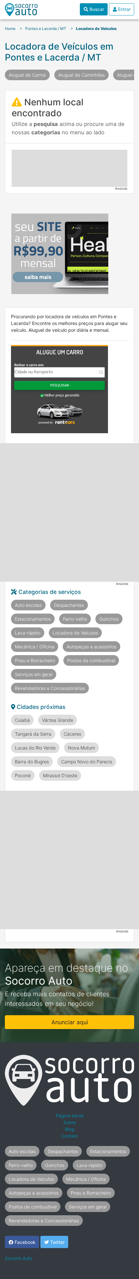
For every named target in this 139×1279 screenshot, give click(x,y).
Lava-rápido (27, 632)
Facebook (24, 1242)
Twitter (57, 1242)
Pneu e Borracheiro (35, 660)
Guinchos (109, 619)
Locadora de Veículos (75, 632)
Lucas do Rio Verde (35, 747)
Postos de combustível (91, 660)
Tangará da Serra (33, 734)
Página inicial (69, 1115)
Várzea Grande (57, 720)
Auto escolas (28, 605)
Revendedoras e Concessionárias (50, 688)
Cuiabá (22, 720)
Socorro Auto (18, 1258)
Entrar (124, 9)
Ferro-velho (75, 619)
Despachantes (69, 605)
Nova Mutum (81, 747)
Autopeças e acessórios (91, 646)
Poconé (23, 775)
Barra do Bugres (32, 761)
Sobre (69, 1122)
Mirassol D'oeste (60, 775)
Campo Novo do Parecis (86, 761)
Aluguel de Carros (27, 75)
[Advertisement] (69, 168)
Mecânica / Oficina (34, 646)
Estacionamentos (33, 619)
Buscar (96, 9)
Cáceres (72, 734)
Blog (69, 1129)
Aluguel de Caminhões (81, 75)
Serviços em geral (33, 674)
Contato (69, 1136)
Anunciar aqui (69, 1022)
